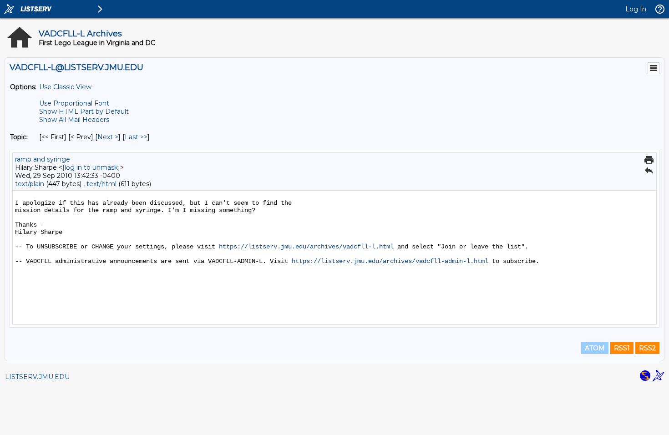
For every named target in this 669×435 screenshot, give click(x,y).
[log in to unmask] (91, 167)
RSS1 (622, 348)
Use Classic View (65, 87)
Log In (635, 9)
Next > (107, 137)
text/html (101, 184)
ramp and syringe (42, 159)
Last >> (136, 137)
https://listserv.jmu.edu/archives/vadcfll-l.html (306, 246)
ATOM (595, 348)
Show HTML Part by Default (84, 111)
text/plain (29, 184)
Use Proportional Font (74, 103)
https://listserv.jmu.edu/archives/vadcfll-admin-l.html (390, 261)
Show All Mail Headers (74, 120)
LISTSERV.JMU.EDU (37, 377)
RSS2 (647, 348)
